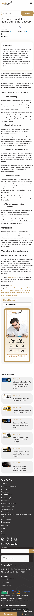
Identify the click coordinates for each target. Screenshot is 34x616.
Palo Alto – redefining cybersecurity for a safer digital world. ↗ (16, 516)
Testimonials (5, 492)
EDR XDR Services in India (8, 503)
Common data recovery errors (16, 288)
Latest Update (5, 489)
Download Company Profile (9, 486)
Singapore (19, 598)
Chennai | (26, 595)
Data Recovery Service (7, 498)
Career (3, 534)
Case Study (4, 525)
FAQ (2, 531)
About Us (4, 483)
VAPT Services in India (7, 506)
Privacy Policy (5, 512)
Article (3, 528)
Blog (11, 285)
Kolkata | (12, 598)
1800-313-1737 (6, 585)
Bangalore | (4, 598)
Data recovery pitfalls (22, 290)
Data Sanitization (6, 501)
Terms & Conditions (7, 509)
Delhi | (14, 595)
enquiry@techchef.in (8, 579)
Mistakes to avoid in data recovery (13, 293)
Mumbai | (20, 595)
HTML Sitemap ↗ (6, 519)
